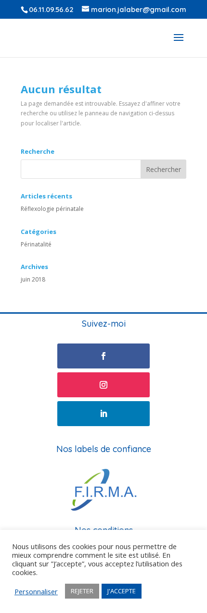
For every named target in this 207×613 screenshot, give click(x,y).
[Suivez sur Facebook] (103, 355)
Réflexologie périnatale (52, 209)
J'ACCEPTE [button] (121, 591)
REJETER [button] (82, 591)
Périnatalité (36, 244)
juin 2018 (33, 279)
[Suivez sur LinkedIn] (103, 413)
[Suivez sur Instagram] (103, 384)
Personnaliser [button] (36, 591)
